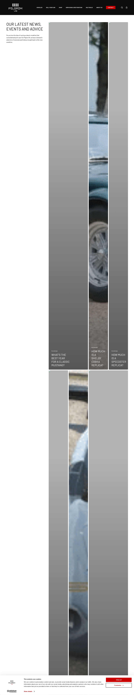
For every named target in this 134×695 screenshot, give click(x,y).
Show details (28, 691)
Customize (117, 685)
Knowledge (54, 351)
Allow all (119, 680)
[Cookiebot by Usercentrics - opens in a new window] (12, 691)
